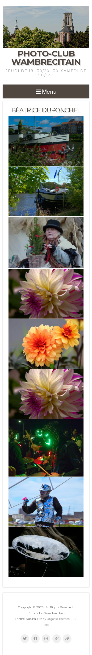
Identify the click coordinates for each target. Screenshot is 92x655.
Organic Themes (58, 619)
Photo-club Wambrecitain (46, 58)
